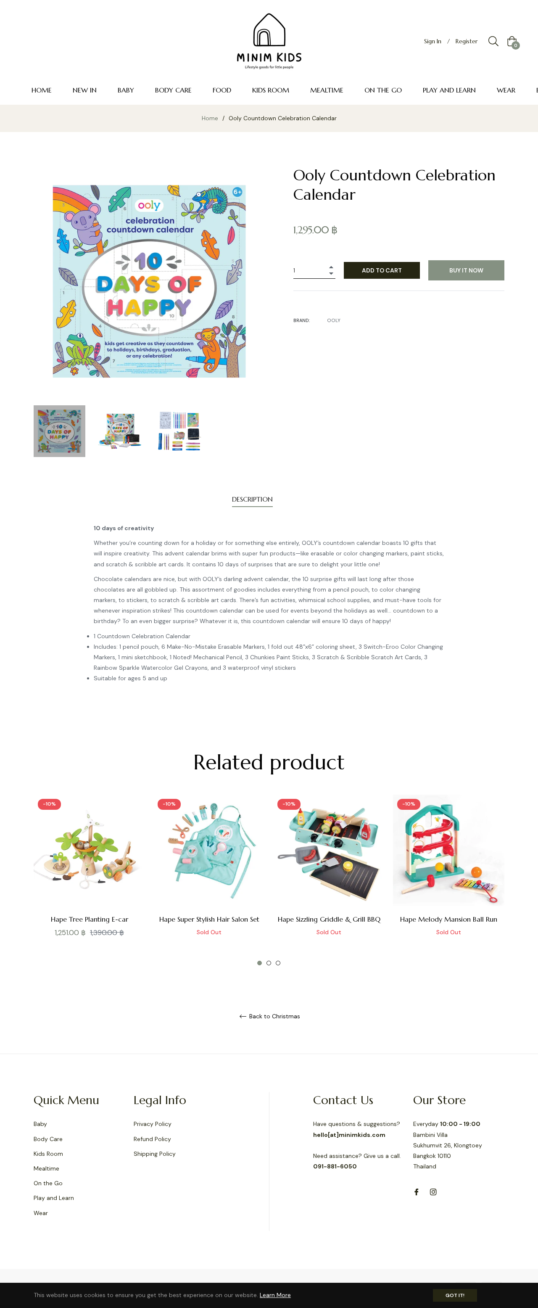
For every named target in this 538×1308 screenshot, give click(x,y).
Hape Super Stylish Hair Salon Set (209, 919)
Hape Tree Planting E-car (89, 919)
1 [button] (259, 963)
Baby (40, 1124)
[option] (89, 881)
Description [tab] (252, 499)
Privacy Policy (152, 1124)
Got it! (455, 1295)
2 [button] (268, 963)
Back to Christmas (274, 1016)
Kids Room (48, 1153)
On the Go (48, 1183)
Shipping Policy (155, 1153)
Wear (41, 1213)
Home (210, 118)
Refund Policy (152, 1139)
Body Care (48, 1139)
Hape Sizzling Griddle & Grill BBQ (329, 919)
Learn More (275, 1295)
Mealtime (46, 1168)
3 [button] (278, 963)
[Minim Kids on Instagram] (433, 1191)
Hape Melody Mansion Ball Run (448, 919)
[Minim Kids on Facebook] (416, 1191)
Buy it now (466, 270)
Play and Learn (54, 1198)
